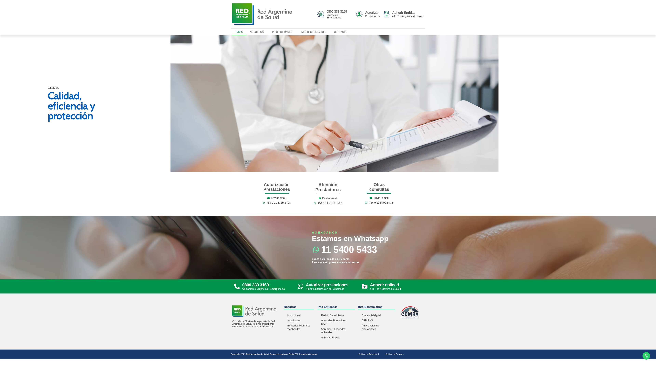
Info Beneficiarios (313, 32)
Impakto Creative (309, 354)
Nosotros (257, 32)
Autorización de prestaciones (370, 327)
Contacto (340, 32)
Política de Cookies (395, 354)
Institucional (293, 315)
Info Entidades (282, 32)
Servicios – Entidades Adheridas (333, 330)
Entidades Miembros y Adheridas (298, 327)
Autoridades (294, 320)
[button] (5, 103)
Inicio (239, 32)
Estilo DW (293, 354)
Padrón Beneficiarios (332, 315)
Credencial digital (371, 315)
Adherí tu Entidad (330, 337)
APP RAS (367, 320)
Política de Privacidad (369, 354)
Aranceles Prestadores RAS (334, 322)
